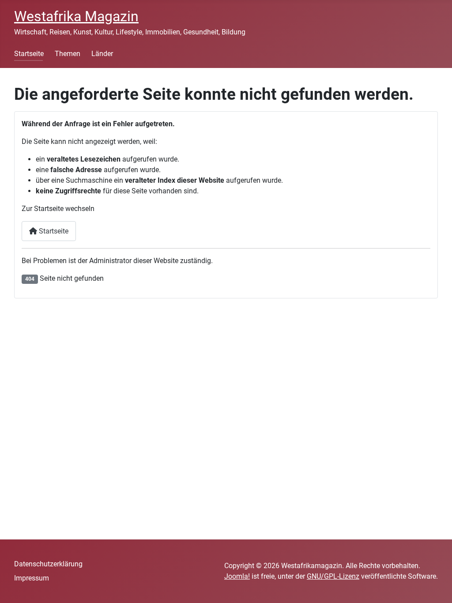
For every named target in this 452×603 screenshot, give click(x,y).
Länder (102, 53)
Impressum (31, 578)
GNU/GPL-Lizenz (333, 576)
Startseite (29, 53)
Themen (67, 53)
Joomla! (237, 576)
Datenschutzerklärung (48, 564)
